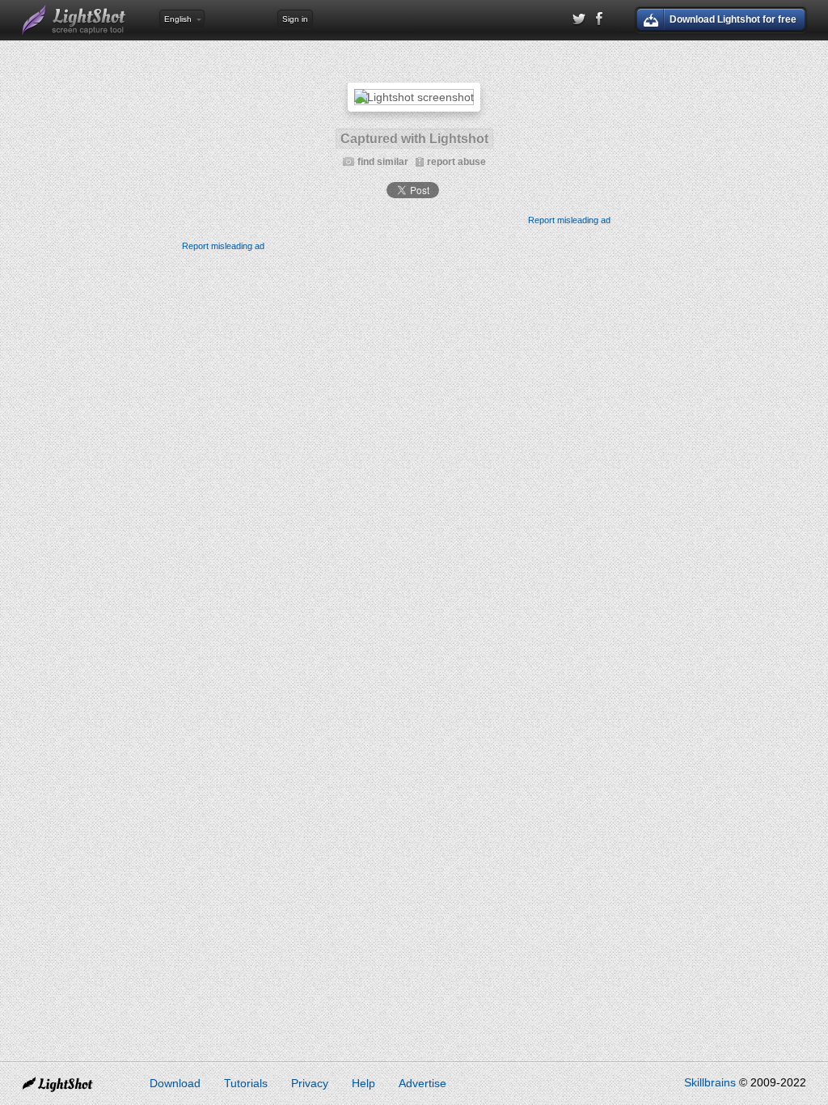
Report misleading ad (569, 220)
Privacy (309, 1083)
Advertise (422, 1083)
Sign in (295, 19)
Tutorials (246, 1083)
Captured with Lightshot (414, 139)
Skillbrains (710, 1082)
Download (175, 1083)
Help (363, 1083)
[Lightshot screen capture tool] (74, 20)
